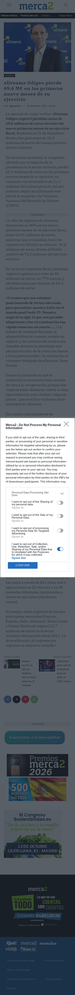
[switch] (60, 503)
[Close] (67, 425)
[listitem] (37, 493)
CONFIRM (23, 565)
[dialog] (37, 497)
